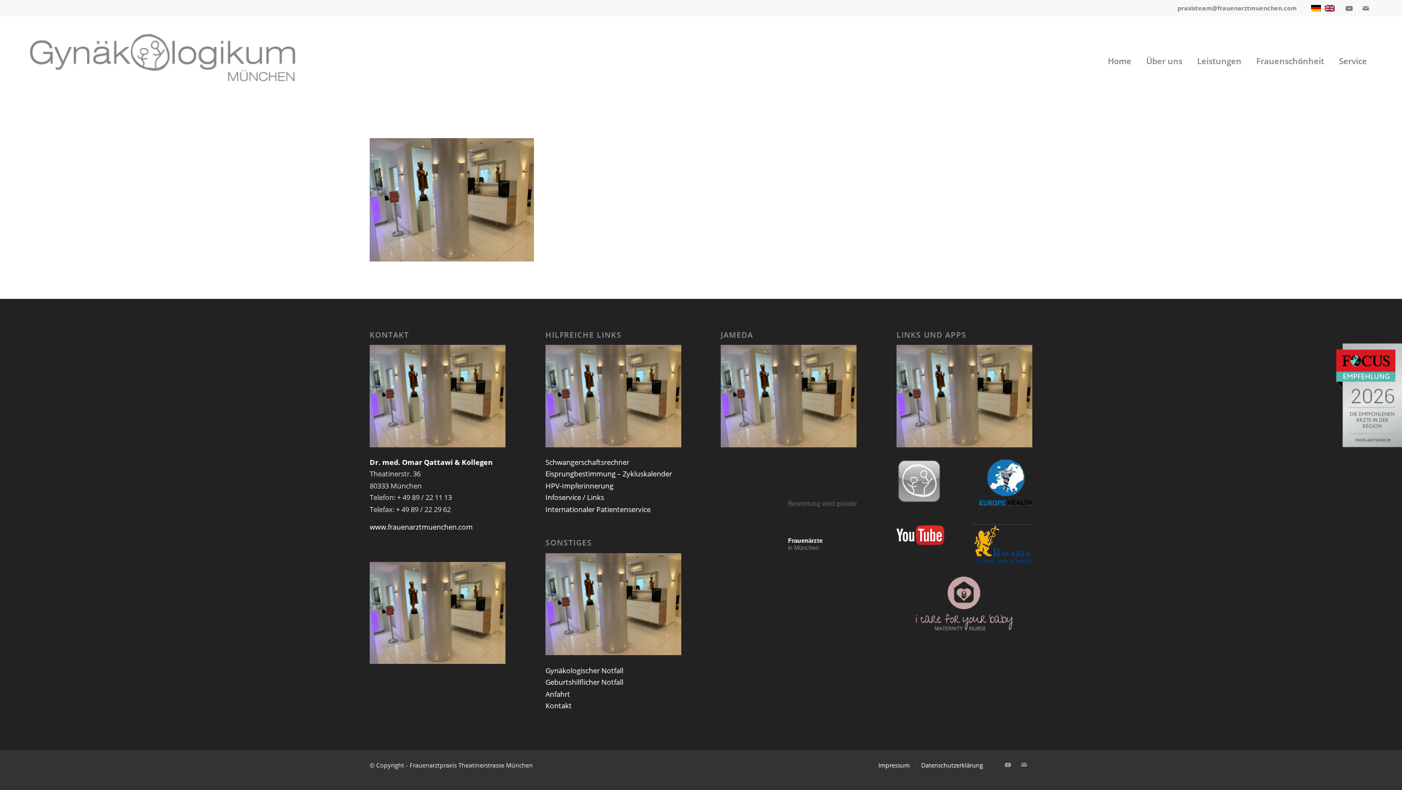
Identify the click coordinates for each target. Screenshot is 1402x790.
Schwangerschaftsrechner (587, 462)
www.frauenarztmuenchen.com (421, 527)
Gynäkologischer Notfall (584, 670)
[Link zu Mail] (1366, 8)
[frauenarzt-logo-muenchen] (177, 61)
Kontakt (558, 706)
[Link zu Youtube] (1349, 8)
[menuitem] (1120, 61)
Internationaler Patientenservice (598, 509)
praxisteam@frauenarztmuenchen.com (1237, 8)
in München (805, 544)
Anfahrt (557, 694)
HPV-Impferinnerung (579, 486)
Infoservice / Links (574, 497)
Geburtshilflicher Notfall (584, 682)
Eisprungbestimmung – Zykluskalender (608, 474)
